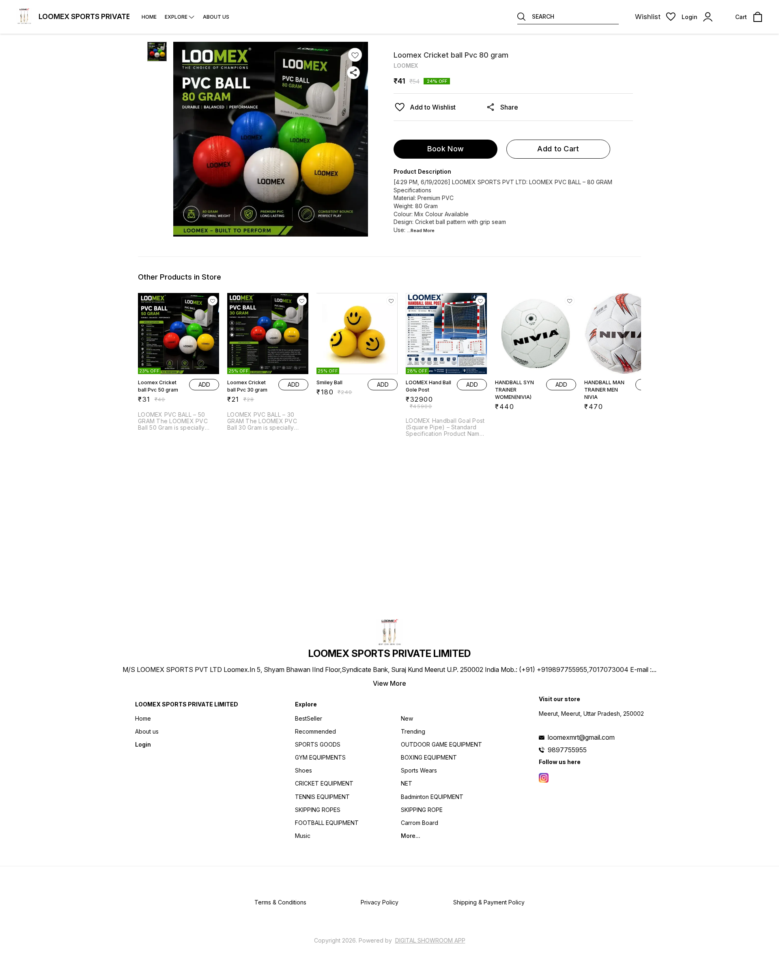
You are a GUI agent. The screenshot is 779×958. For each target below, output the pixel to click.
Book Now (445, 148)
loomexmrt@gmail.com (581, 737)
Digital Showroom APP (430, 940)
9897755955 (567, 749)
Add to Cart (558, 148)
